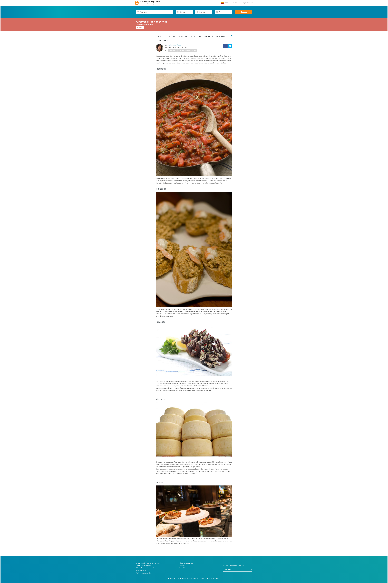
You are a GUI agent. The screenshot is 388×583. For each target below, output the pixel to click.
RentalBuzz (183, 568)
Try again (139, 28)
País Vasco (173, 50)
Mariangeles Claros (174, 45)
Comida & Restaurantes (187, 50)
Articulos (182, 565)
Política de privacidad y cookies (146, 568)
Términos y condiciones (143, 565)
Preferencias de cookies (143, 573)
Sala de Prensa (141, 570)
